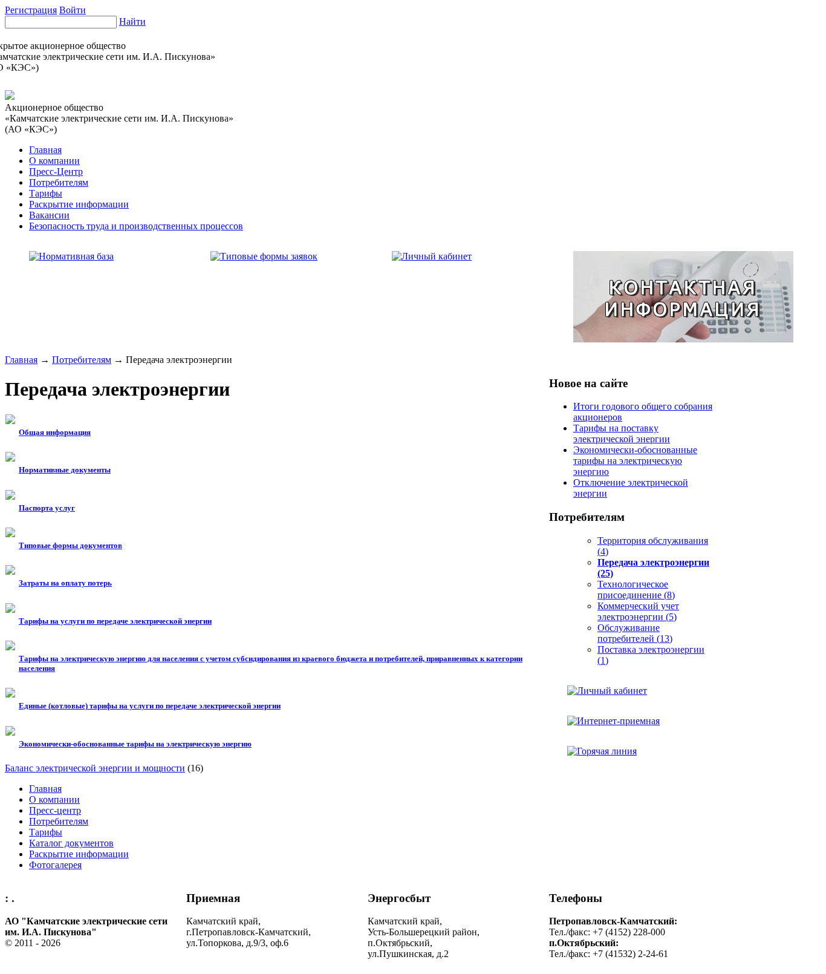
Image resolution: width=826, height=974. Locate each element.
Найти (132, 21)
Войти (72, 10)
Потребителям (58, 182)
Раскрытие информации (79, 204)
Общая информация (55, 432)
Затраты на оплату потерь (65, 582)
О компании (54, 160)
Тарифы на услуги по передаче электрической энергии (115, 621)
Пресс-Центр (56, 171)
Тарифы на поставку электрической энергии (621, 433)
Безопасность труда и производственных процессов (136, 226)
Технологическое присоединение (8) (636, 589)
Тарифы (45, 193)
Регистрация (31, 10)
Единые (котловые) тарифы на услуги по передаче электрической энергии (150, 705)
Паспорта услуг (47, 507)
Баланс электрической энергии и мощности (95, 768)
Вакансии (49, 215)
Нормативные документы (65, 469)
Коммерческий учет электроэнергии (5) (638, 611)
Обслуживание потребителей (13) (634, 633)
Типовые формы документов (70, 545)
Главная (45, 150)
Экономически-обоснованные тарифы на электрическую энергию (135, 743)
